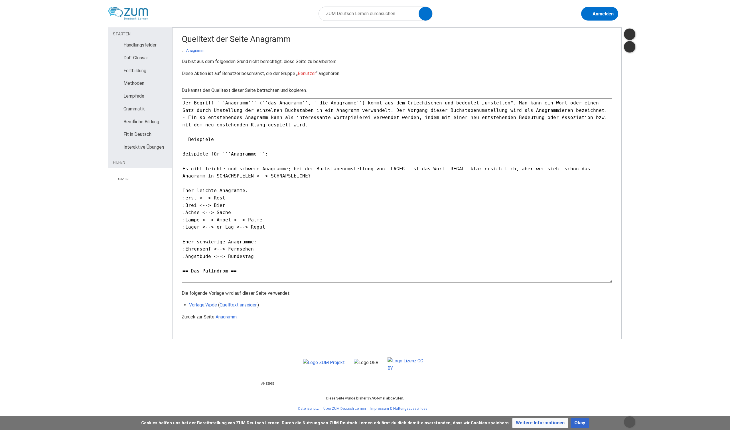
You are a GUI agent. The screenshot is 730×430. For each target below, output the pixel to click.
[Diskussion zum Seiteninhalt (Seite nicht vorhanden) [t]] (629, 34)
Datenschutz (308, 408)
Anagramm (195, 50)
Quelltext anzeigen (238, 305)
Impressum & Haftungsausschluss (398, 408)
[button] (540, 423)
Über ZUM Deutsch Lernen (344, 408)
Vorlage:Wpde (203, 305)
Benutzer (307, 73)
